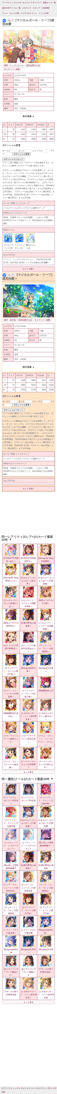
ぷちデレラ (26, 8)
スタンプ (36, 8)
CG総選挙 (45, 8)
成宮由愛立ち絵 (33, 65)
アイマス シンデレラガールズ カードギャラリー (21, 3)
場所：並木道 (10, 320)
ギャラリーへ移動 (12, 69)
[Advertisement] (28, 513)
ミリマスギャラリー (29, 13)
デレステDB (14, 13)
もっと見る (28, 772)
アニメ (5, 13)
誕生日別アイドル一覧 (11, 8)
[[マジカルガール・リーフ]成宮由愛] (28, 62)
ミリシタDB (43, 13)
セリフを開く (29, 269)
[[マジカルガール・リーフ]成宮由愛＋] (28, 317)
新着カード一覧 (49, 3)
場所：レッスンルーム (14, 65)
